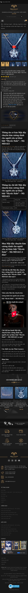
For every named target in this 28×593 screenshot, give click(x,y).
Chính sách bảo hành (6, 510)
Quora (24, 569)
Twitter (8, 567)
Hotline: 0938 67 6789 (10, 473)
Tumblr (7, 569)
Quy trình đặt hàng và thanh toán (8, 512)
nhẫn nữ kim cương (6, 266)
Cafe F (2, 502)
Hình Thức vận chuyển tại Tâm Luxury (9, 514)
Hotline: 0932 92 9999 (10, 472)
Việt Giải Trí (3, 500)
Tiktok (16, 569)
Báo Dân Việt (4, 496)
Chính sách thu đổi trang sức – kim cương (10, 508)
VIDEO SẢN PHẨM (12, 125)
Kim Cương (3, 562)
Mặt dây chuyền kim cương (8, 146)
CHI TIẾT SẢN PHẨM (4, 125)
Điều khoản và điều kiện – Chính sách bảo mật (11, 492)
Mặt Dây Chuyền (8, 24)
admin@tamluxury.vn (10, 481)
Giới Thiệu (3, 490)
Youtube (25, 567)
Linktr (12, 570)
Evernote (13, 567)
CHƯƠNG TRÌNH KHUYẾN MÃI (6, 127)
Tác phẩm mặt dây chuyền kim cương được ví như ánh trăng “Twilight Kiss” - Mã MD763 (7, 405)
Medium (4, 569)
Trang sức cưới (4, 560)
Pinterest (17, 567)
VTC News (3, 494)
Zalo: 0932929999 (9, 477)
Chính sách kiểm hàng (6, 516)
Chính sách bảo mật (5, 518)
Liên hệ (3, 564)
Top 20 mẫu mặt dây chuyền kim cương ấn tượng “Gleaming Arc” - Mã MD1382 (21, 405)
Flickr (21, 567)
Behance (12, 569)
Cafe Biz (3, 498)
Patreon (15, 570)
